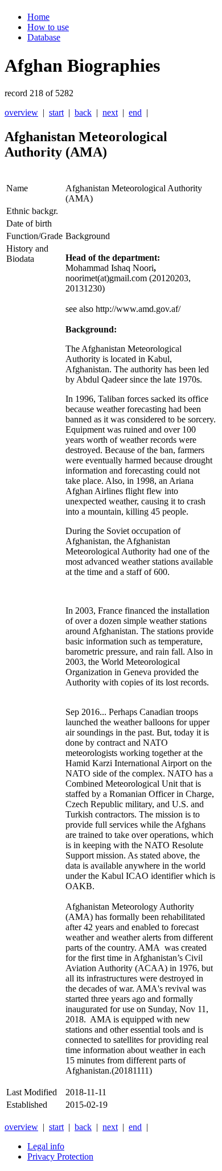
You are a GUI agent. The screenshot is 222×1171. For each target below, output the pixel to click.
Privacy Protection (60, 1156)
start (56, 112)
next (110, 112)
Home (38, 17)
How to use (48, 27)
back (83, 112)
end (135, 112)
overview (21, 112)
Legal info (45, 1146)
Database (43, 37)
